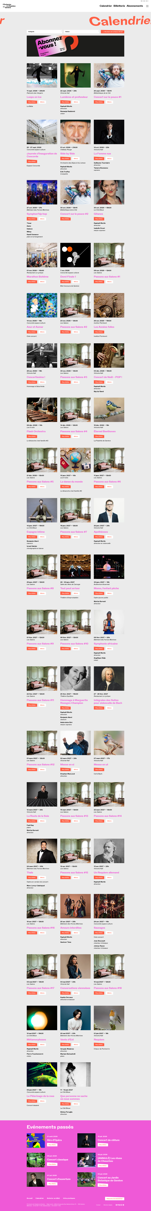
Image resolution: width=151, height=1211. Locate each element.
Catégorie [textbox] (31, 31)
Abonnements (135, 6)
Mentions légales (108, 1205)
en (141, 1)
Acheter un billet (53, 1198)
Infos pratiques (69, 1198)
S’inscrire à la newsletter (115, 1198)
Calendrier (106, 6)
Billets (42, 102)
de (144, 1)
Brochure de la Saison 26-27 (113, 32)
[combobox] (44, 31)
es (147, 1)
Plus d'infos (32, 102)
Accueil (29, 1198)
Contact (98, 1205)
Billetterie (119, 6)
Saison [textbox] (67, 31)
